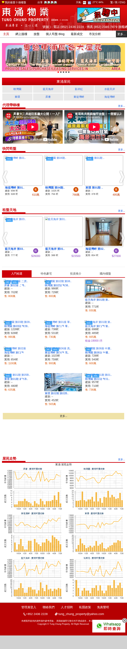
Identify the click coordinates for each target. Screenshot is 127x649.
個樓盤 (15, 2)
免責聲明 (103, 607)
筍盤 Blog (55, 34)
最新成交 (77, 34)
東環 (17, 96)
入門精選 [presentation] (16, 273)
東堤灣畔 (79, 96)
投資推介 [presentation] (75, 273)
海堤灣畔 (109, 96)
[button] (5, 176)
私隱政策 (85, 607)
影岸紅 (79, 89)
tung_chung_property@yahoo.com (81, 614)
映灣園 (17, 89)
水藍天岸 (109, 89)
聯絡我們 (49, 607)
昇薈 (48, 96)
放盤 (37, 34)
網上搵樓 (21, 34)
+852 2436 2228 (37, 614)
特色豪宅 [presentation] (46, 273)
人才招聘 (67, 607)
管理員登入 (28, 607)
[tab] (17, 273)
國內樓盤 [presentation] (105, 273)
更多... (121, 34)
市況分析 (95, 34)
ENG (122, 2)
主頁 (6, 34)
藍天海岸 (48, 89)
